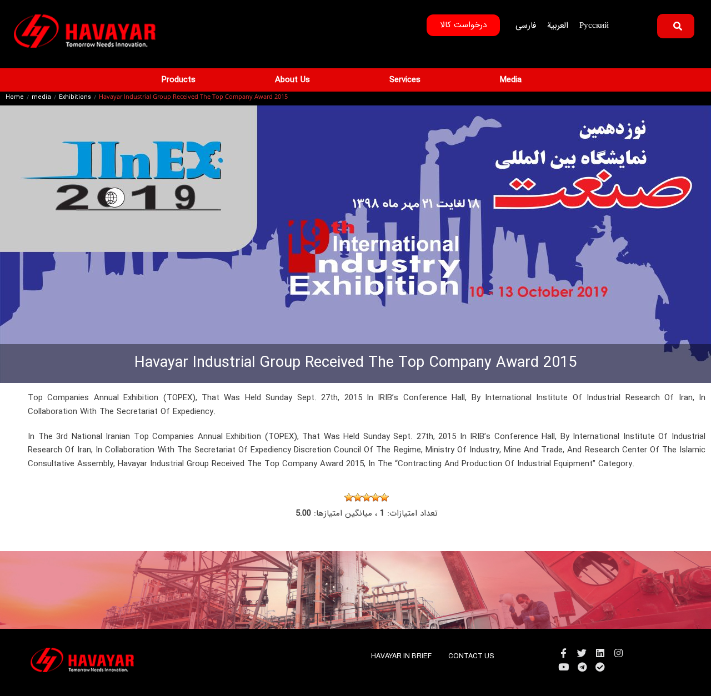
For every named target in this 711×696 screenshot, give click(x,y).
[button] (185, 80)
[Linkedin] (600, 653)
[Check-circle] (600, 667)
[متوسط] (366, 497)
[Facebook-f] (563, 653)
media (41, 98)
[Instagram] (618, 653)
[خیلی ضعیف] (348, 497)
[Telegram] (582, 667)
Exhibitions (75, 98)
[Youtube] (563, 667)
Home (15, 98)
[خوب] (375, 497)
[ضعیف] (357, 497)
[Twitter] (582, 653)
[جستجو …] (676, 26)
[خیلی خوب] (384, 497)
